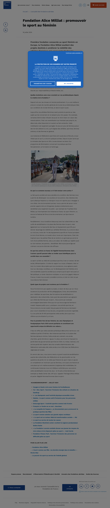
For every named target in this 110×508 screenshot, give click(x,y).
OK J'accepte (68, 83)
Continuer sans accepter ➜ (74, 53)
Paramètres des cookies (43, 83)
